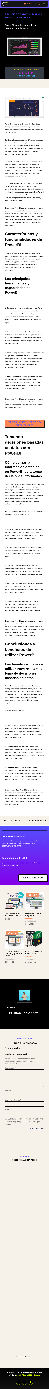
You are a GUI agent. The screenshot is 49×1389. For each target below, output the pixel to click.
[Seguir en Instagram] (30, 1382)
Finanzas (35, 14)
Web (7, 1109)
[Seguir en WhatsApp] (18, 1382)
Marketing (18, 1197)
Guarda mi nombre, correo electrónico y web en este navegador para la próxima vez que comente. (24, 1121)
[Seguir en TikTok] (24, 1382)
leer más (11, 1219)
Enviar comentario (36, 1128)
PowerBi (10, 17)
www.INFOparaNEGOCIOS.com (28, 1375)
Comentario (10, 1068)
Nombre (9, 1090)
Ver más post (23, 1357)
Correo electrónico (13, 1100)
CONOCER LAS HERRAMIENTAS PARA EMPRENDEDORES (25, 423)
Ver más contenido (33, 878)
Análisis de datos (16, 14)
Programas (24, 17)
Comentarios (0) (26, 76)
